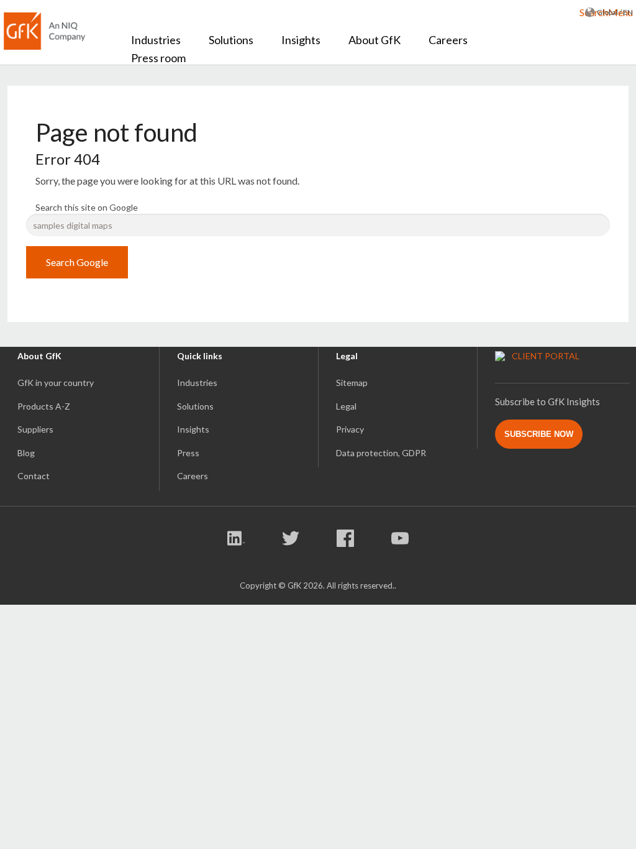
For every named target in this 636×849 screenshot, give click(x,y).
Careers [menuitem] (448, 40)
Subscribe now (538, 434)
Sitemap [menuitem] (352, 382)
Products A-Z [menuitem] (43, 406)
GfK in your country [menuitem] (55, 382)
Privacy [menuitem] (350, 429)
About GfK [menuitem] (374, 40)
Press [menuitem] (188, 452)
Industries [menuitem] (156, 40)
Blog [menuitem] (26, 452)
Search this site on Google (86, 207)
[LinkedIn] (237, 540)
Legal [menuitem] (346, 406)
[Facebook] (347, 540)
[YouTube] (400, 540)
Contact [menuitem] (33, 475)
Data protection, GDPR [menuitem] (381, 452)
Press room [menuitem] (158, 58)
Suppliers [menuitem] (35, 429)
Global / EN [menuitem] (615, 12)
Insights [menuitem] (300, 40)
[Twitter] (292, 540)
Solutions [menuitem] (231, 40)
